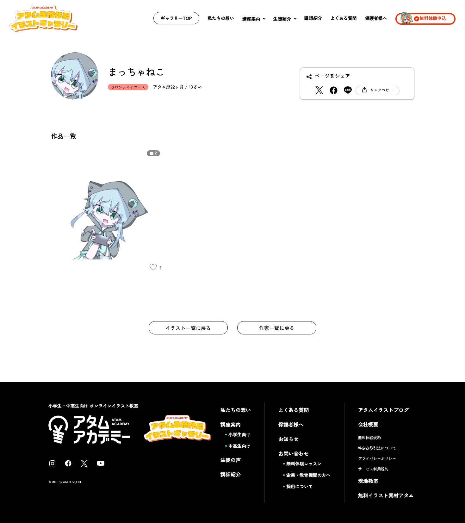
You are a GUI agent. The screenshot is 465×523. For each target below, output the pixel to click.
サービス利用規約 (373, 468)
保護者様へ (376, 18)
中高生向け (239, 446)
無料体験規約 (369, 437)
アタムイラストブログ (383, 410)
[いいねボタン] (153, 267)
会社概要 (368, 424)
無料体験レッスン (304, 463)
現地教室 (368, 480)
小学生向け (239, 434)
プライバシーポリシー (377, 458)
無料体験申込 (432, 18)
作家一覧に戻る (276, 328)
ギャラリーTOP (176, 18)
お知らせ (288, 439)
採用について (299, 486)
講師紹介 (313, 18)
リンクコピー (381, 89)
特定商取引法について (377, 448)
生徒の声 (230, 460)
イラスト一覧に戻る (188, 328)
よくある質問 (343, 18)
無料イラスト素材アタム (386, 495)
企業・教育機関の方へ (308, 475)
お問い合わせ (293, 453)
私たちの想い (221, 18)
